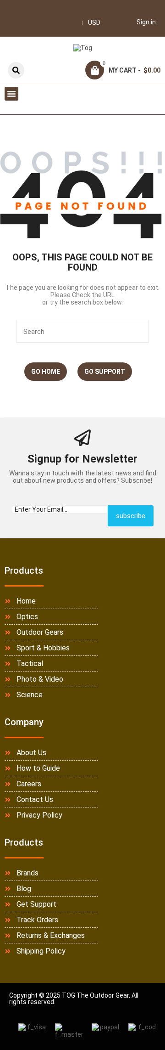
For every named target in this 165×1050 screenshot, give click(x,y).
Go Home (45, 371)
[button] (11, 94)
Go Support (104, 371)
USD (94, 22)
